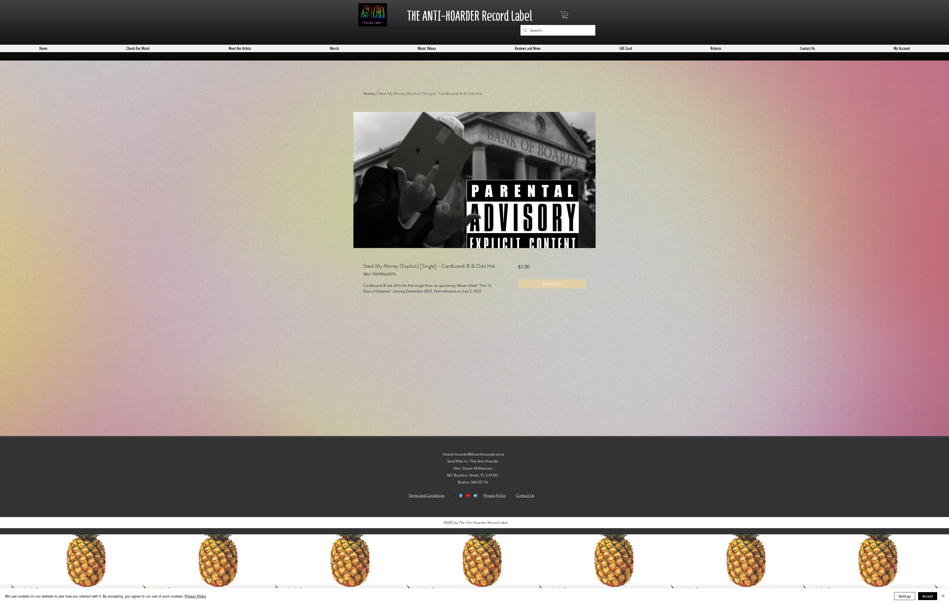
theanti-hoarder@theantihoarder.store (473, 454)
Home (368, 93)
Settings (904, 596)
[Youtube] (468, 495)
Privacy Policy (195, 596)
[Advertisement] (148, 569)
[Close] (943, 596)
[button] (565, 15)
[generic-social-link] (453, 495)
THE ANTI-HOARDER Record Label (469, 16)
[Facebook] (460, 495)
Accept (927, 596)
